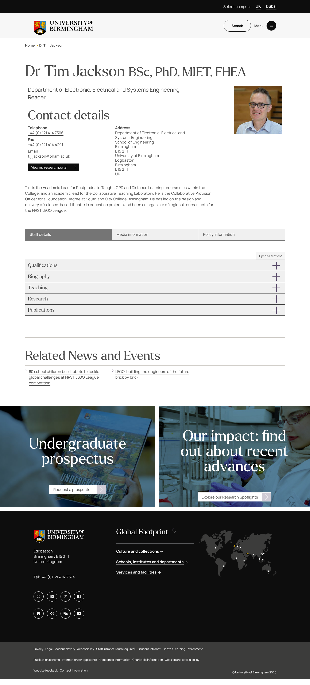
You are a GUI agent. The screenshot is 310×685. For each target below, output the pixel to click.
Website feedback (46, 670)
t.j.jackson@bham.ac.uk (49, 156)
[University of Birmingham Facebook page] (79, 596)
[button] (155, 265)
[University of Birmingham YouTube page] (79, 614)
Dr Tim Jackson (51, 45)
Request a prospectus (72, 489)
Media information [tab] (132, 234)
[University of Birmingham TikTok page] (39, 614)
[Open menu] (271, 26)
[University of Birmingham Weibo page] (52, 614)
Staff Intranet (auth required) (116, 649)
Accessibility (85, 649)
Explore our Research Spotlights (230, 497)
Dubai (271, 6)
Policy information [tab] (219, 234)
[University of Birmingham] (63, 26)
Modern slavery (65, 649)
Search (237, 25)
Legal (49, 649)
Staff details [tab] (40, 234)
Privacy (38, 649)
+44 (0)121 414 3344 (57, 576)
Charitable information (147, 660)
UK (258, 6)
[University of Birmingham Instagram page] (39, 596)
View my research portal (49, 167)
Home (30, 45)
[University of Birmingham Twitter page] (66, 596)
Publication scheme (47, 660)
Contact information (74, 670)
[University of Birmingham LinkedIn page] (52, 596)
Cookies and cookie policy (182, 660)
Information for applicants (79, 660)
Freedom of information (114, 660)
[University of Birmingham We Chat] (66, 614)
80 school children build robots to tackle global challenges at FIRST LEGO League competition (64, 377)
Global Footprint (142, 532)
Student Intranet (149, 649)
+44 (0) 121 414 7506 (45, 132)
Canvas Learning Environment (183, 649)
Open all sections (270, 256)
